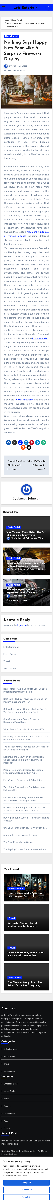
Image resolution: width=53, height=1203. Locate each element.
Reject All (26, 1197)
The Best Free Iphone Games (18, 842)
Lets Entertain (26, 8)
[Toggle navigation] (3, 7)
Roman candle (40, 338)
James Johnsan (19, 66)
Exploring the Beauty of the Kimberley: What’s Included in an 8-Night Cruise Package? (23, 760)
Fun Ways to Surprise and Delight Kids (23, 780)
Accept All (26, 1182)
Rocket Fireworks (24, 399)
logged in (22, 625)
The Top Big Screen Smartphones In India (24, 849)
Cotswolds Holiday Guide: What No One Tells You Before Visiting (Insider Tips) (26, 956)
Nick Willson (16, 538)
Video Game (9, 668)
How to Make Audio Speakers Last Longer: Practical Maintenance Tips (24, 896)
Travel (6, 661)
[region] (26, 1180)
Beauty (7, 1106)
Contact (7, 1128)
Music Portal (11, 36)
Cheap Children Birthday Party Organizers (25, 828)
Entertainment (11, 647)
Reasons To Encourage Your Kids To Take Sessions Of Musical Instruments (25, 566)
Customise (26, 1190)
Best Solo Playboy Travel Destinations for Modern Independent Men (22, 926)
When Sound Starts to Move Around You (24, 729)
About (7, 1121)
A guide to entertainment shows (20, 835)
